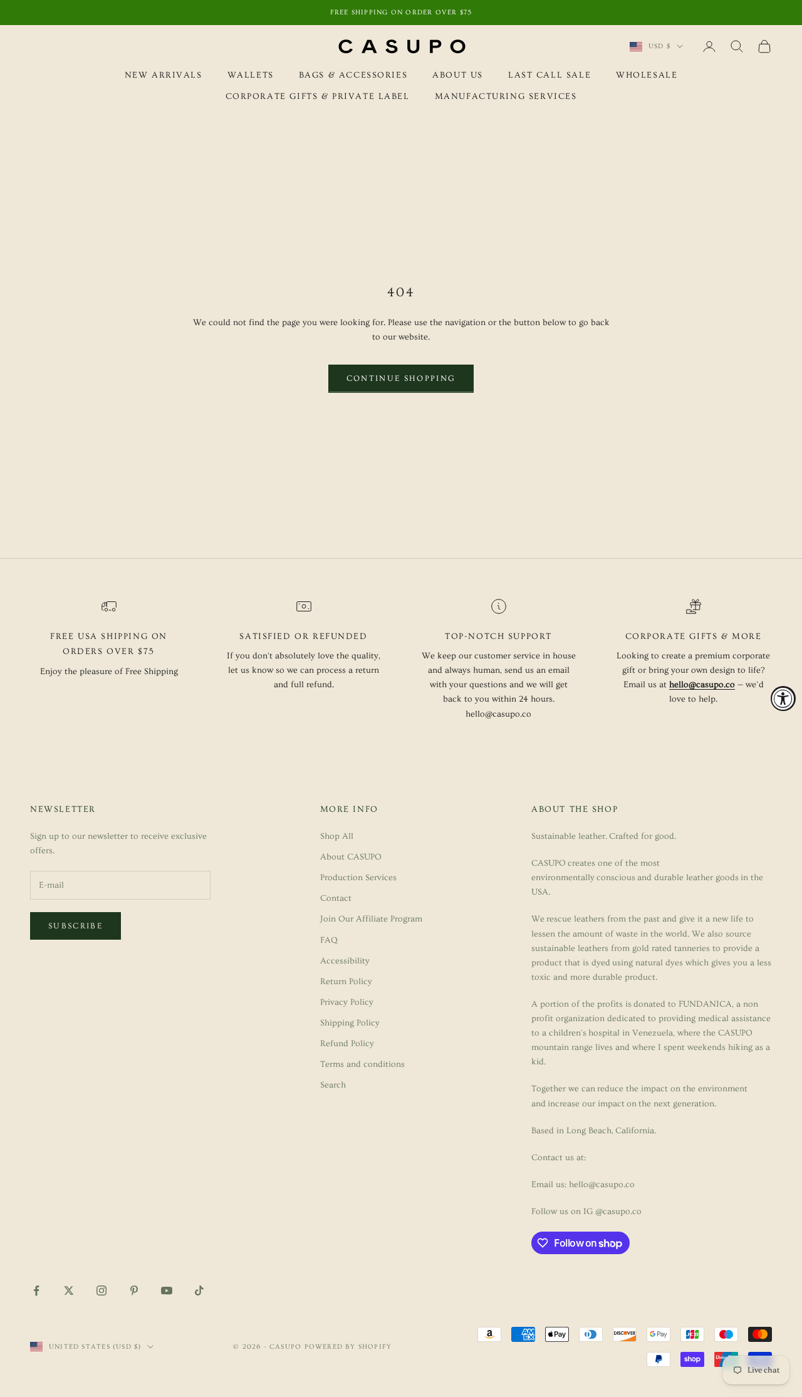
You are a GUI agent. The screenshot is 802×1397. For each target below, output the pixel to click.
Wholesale (646, 75)
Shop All (336, 836)
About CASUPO (351, 857)
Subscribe (75, 926)
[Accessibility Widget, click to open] (783, 698)
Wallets (250, 75)
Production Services (358, 878)
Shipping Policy (350, 1023)
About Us (457, 75)
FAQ (329, 940)
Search (333, 1085)
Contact (336, 898)
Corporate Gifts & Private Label (318, 97)
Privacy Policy (346, 1002)
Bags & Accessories (353, 75)
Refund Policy (347, 1044)
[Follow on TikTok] (199, 1290)
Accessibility (345, 961)
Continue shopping (401, 378)
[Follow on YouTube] (166, 1290)
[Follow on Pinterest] (134, 1290)
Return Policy (346, 982)
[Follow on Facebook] (36, 1290)
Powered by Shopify (348, 1346)
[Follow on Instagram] (101, 1290)
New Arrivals (163, 75)
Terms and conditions (362, 1064)
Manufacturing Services (506, 97)
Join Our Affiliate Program (371, 919)
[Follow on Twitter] (69, 1290)
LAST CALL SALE (549, 75)
